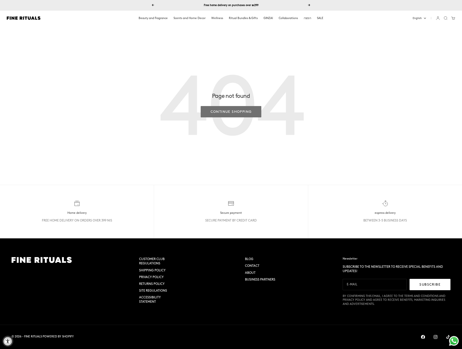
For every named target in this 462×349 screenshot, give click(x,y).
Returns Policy (152, 284)
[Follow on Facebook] (423, 337)
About (250, 273)
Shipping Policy (152, 270)
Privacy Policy (151, 277)
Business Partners (260, 279)
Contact (252, 266)
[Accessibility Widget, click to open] (7, 341)
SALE (320, 18)
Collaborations (288, 18)
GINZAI (268, 18)
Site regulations (153, 290)
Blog (249, 259)
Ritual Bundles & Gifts (243, 18)
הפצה (307, 18)
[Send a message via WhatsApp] (454, 341)
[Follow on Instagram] (435, 337)
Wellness (217, 18)
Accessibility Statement (150, 299)
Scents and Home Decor (189, 18)
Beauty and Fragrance (153, 18)
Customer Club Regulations (152, 261)
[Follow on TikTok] (448, 337)
